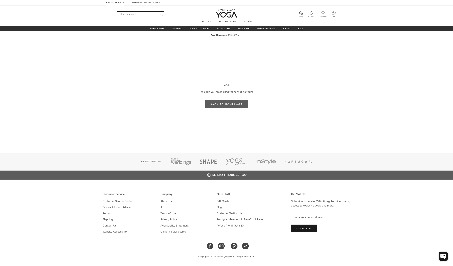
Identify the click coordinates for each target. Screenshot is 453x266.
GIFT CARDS (206, 22)
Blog (219, 207)
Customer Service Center (118, 201)
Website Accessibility (115, 231)
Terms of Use (168, 213)
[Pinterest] (234, 246)
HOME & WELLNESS (266, 29)
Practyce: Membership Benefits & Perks (240, 219)
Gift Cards (223, 201)
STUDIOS (248, 22)
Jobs (163, 207)
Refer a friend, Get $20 (230, 225)
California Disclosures (173, 231)
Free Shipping (226, 35)
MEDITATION (244, 29)
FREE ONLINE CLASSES (228, 22)
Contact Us (109, 225)
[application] (443, 256)
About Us (166, 201)
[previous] (142, 35)
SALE (300, 29)
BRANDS (287, 29)
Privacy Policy (168, 219)
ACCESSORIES (224, 29)
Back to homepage (226, 104)
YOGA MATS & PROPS (200, 29)
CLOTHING (177, 29)
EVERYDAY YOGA (115, 2)
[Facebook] (210, 246)
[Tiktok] (245, 246)
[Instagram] (222, 246)
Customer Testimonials (230, 213)
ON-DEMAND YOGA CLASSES (145, 2)
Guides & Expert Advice (117, 207)
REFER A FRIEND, (229, 175)
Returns (107, 213)
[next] (310, 35)
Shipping (108, 219)
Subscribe (304, 228)
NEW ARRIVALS (157, 29)
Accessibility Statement (174, 225)
